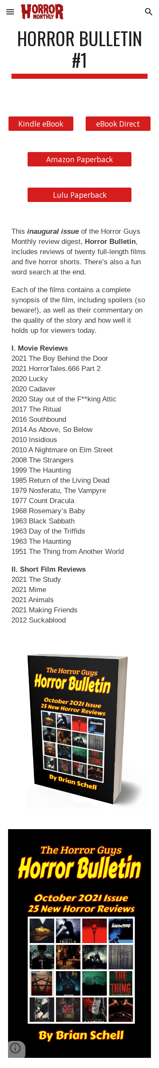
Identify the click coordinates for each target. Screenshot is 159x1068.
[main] (79, 53)
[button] (10, 11)
